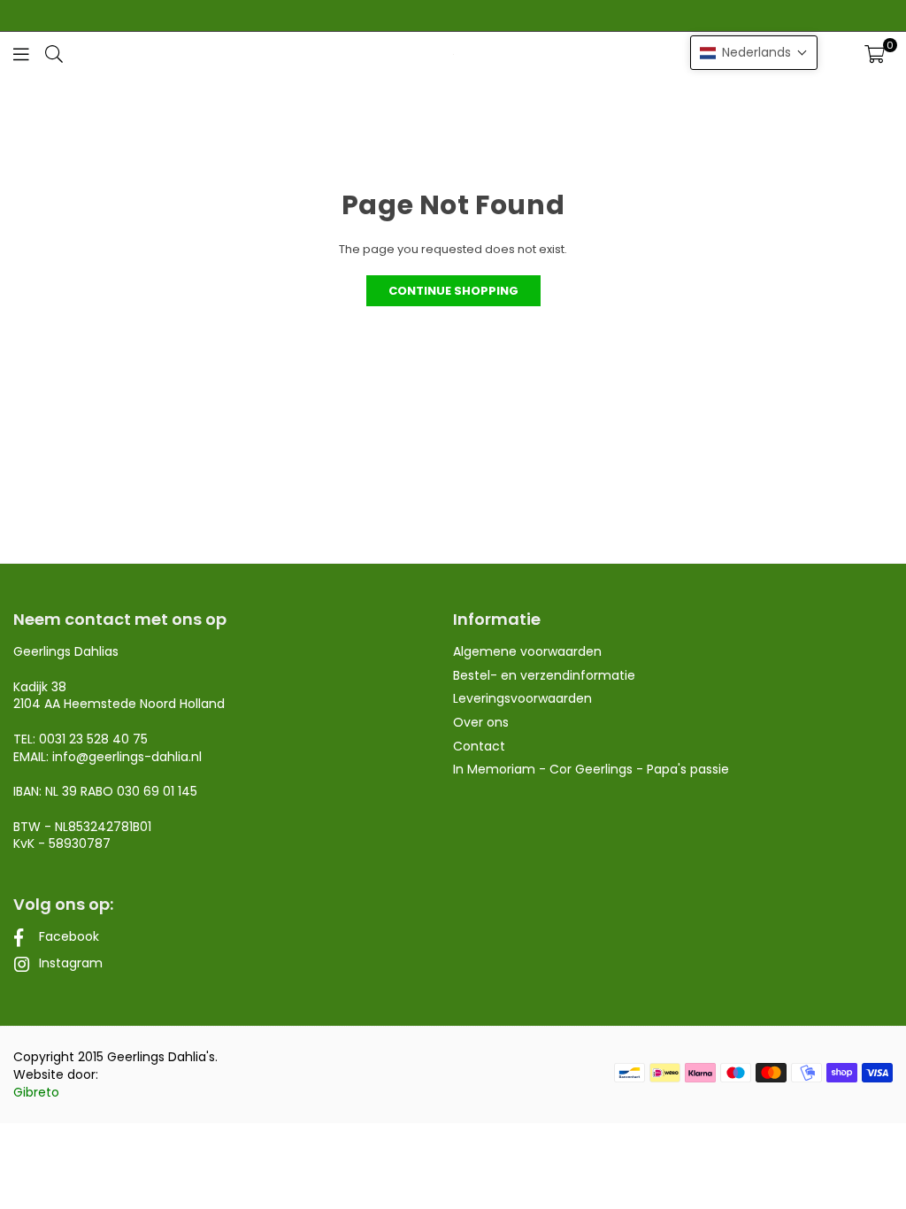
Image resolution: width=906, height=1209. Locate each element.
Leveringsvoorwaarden (522, 698)
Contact (479, 746)
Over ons (481, 722)
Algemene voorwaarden (527, 651)
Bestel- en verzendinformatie (544, 675)
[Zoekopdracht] (54, 53)
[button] (874, 54)
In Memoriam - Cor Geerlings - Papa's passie (591, 769)
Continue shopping (453, 290)
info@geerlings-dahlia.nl (127, 757)
